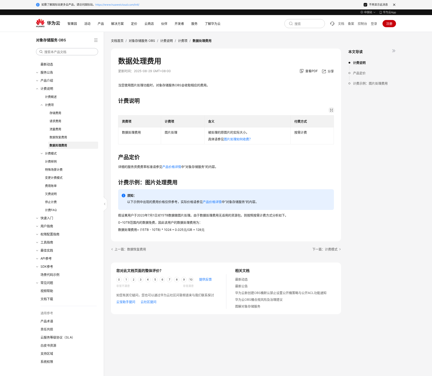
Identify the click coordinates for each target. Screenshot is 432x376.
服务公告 (46, 72)
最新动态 (46, 64)
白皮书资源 (48, 345)
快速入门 (46, 218)
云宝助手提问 (125, 302)
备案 (351, 23)
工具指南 (46, 242)
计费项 (49, 105)
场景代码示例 (49, 274)
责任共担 (46, 329)
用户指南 (46, 226)
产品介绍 (46, 80)
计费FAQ (51, 210)
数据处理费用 (58, 145)
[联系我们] (332, 24)
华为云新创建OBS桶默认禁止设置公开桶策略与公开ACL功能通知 (280, 293)
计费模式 (51, 153)
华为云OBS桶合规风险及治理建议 (259, 299)
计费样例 (51, 161)
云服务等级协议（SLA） (57, 337)
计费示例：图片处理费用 (370, 83)
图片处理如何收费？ (238, 139)
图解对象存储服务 (247, 306)
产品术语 (46, 321)
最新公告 (241, 286)
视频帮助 (46, 291)
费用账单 (51, 185)
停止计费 (51, 202)
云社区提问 (148, 302)
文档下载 (46, 299)
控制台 (362, 23)
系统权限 (46, 361)
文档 (341, 23)
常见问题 (46, 283)
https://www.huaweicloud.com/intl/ (117, 4)
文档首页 (117, 40)
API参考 (46, 258)
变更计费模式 (54, 177)
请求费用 (55, 121)
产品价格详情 (171, 167)
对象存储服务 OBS (142, 40)
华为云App (389, 12)
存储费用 (55, 113)
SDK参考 (46, 266)
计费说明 (46, 88)
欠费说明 (51, 194)
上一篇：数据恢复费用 (130, 249)
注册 (389, 23)
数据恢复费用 (58, 137)
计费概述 (51, 96)
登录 (374, 23)
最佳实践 (46, 250)
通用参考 (46, 313)
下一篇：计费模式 (325, 249)
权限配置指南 (49, 234)
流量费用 (55, 129)
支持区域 (46, 353)
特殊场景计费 (54, 169)
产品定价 (359, 73)
